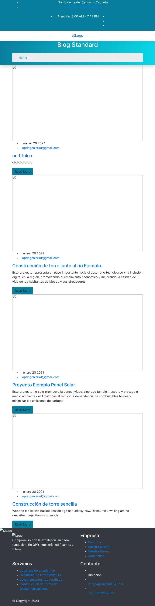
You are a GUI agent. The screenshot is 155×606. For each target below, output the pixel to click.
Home (22, 57)
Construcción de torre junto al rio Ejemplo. (57, 265)
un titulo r (22, 155)
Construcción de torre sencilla (44, 504)
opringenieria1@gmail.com (41, 148)
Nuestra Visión (98, 551)
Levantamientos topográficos (41, 579)
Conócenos (96, 556)
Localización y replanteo (37, 570)
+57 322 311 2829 (101, 593)
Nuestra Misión (98, 547)
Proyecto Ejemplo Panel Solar (43, 385)
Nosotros (94, 542)
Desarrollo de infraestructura (40, 575)
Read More (22, 171)
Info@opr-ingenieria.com (83, 7)
